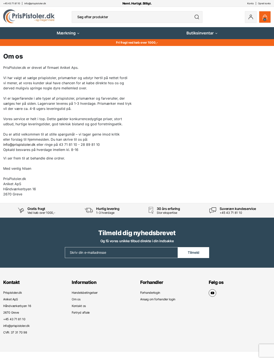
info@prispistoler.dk (19, 144)
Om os (76, 299)
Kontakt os (79, 306)
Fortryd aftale (81, 312)
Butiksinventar (200, 33)
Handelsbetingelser (85, 292)
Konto (250, 3)
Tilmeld (193, 252)
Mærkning (66, 33)
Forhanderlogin (150, 292)
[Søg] (197, 17)
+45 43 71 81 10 (231, 212)
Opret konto (264, 3)
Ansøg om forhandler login (157, 299)
